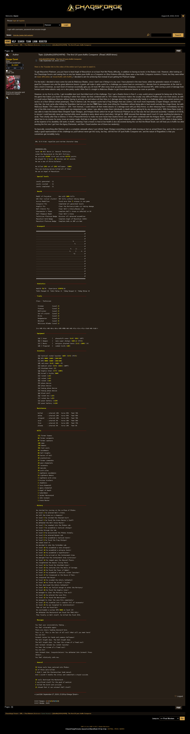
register (21, 21)
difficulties (46, 77)
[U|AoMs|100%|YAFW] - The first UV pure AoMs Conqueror (60, 59)
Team (28, 42)
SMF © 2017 (94, 726)
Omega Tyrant (12, 59)
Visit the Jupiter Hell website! (23, 35)
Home (7, 42)
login (15, 21)
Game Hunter (45, 45)
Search (21, 42)
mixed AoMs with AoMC (62, 77)
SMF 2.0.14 (84, 726)
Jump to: (155, 718)
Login (35, 42)
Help (14, 42)
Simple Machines (103, 726)
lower (39, 77)
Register (43, 42)
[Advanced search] (148, 35)
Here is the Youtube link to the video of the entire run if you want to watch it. (65, 67)
